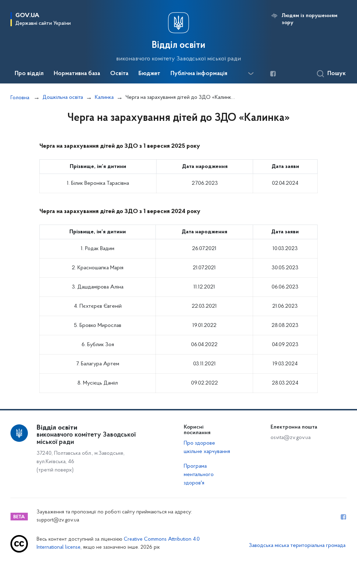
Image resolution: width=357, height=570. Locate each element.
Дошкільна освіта (63, 97)
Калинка (104, 97)
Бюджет (149, 74)
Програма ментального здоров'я (199, 474)
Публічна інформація (198, 74)
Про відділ (29, 74)
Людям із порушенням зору (309, 19)
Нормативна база (77, 74)
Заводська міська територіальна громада (297, 545)
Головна (19, 98)
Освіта (119, 74)
